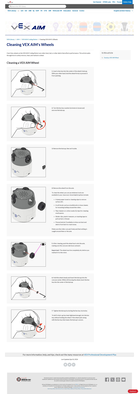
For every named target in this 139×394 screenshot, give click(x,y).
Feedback (133, 391)
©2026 (77, 384)
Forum (119, 2)
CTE (45, 11)
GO (26, 11)
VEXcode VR (57, 11)
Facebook (65, 365)
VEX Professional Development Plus (100, 354)
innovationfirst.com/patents (79, 387)
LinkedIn (73, 365)
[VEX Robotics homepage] (10, 2)
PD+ (113, 2)
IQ (33, 11)
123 (22, 11)
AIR (50, 11)
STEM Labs (107, 2)
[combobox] (37, 6)
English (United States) (122, 11)
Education (67, 11)
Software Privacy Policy (75, 388)
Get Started (97, 2)
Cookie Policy (67, 388)
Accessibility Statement (86, 388)
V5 (41, 11)
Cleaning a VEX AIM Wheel (111, 57)
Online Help (127, 2)
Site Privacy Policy (51, 388)
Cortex (81, 11)
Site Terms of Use (60, 388)
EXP (37, 11)
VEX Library (12, 11)
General (75, 11)
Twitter (69, 365)
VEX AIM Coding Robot (29, 39)
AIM (30, 11)
